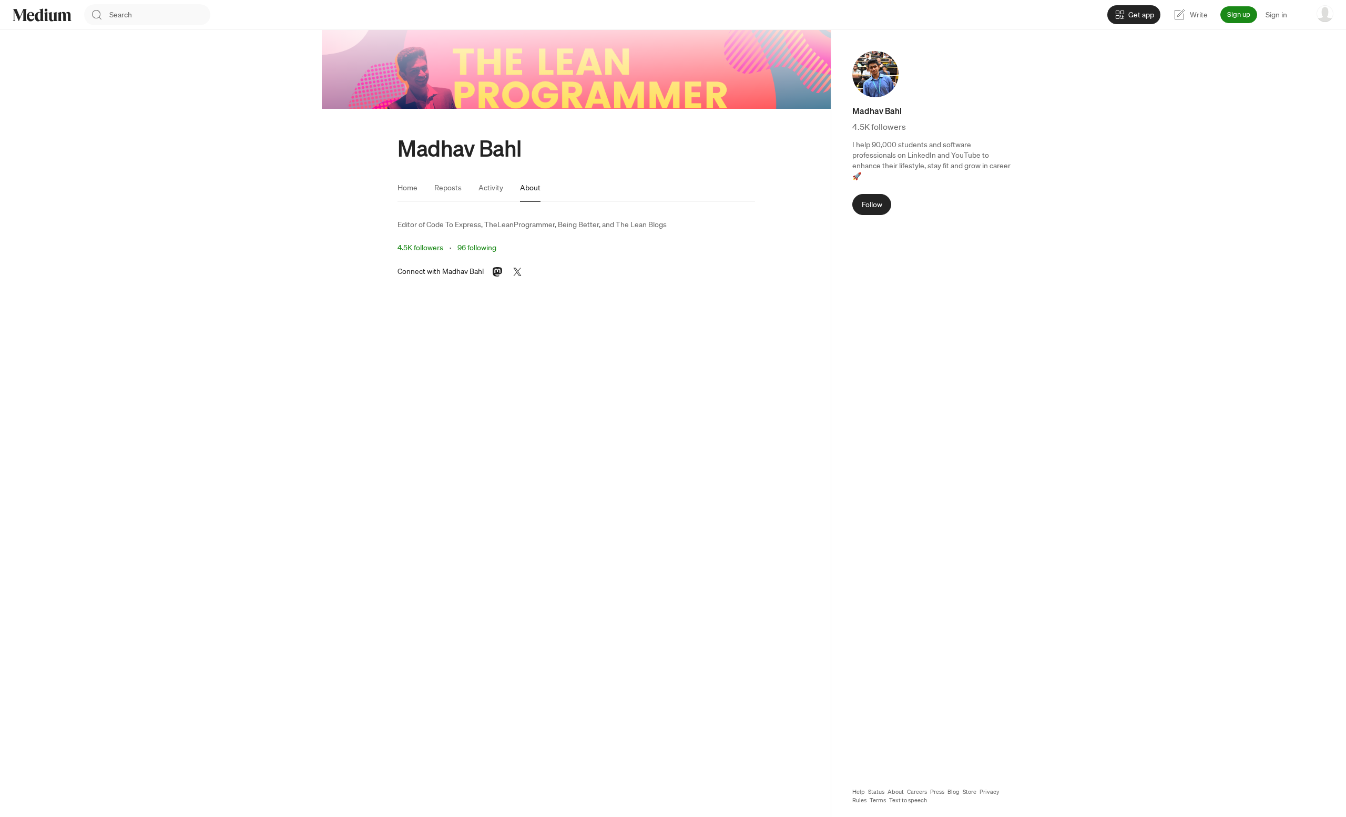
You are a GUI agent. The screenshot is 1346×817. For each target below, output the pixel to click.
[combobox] (159, 14)
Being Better (578, 224)
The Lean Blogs (641, 224)
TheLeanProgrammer (519, 224)
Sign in (1276, 14)
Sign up (1238, 14)
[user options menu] (1325, 13)
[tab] (407, 187)
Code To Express (453, 224)
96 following (476, 247)
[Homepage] (42, 15)
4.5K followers (420, 247)
